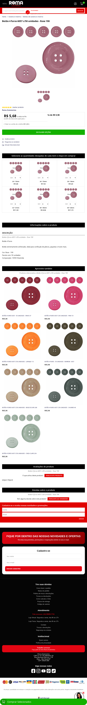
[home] (16, 3)
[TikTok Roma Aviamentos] (54, 671)
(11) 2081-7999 (40, 12)
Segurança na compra (43, 630)
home (4, 17)
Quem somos (43, 640)
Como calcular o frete (43, 599)
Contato (43, 625)
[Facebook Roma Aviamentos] (33, 671)
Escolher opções (43, 132)
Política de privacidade (43, 643)
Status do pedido (43, 591)
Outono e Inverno (14, 17)
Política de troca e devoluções (43, 593)
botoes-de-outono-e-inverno (33, 17)
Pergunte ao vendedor (58, 499)
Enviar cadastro (13, 569)
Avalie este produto (54, 475)
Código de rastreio (43, 604)
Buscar (80, 11)
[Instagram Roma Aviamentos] (38, 671)
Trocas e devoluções (44, 627)
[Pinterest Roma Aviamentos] (49, 671)
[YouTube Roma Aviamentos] (43, 671)
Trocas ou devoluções (43, 596)
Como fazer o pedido (43, 588)
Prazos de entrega (43, 601)
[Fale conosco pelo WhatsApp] (79, 697)
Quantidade (16, 178)
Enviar (81, 519)
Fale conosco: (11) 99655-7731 (43, 614)
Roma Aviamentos (9, 110)
